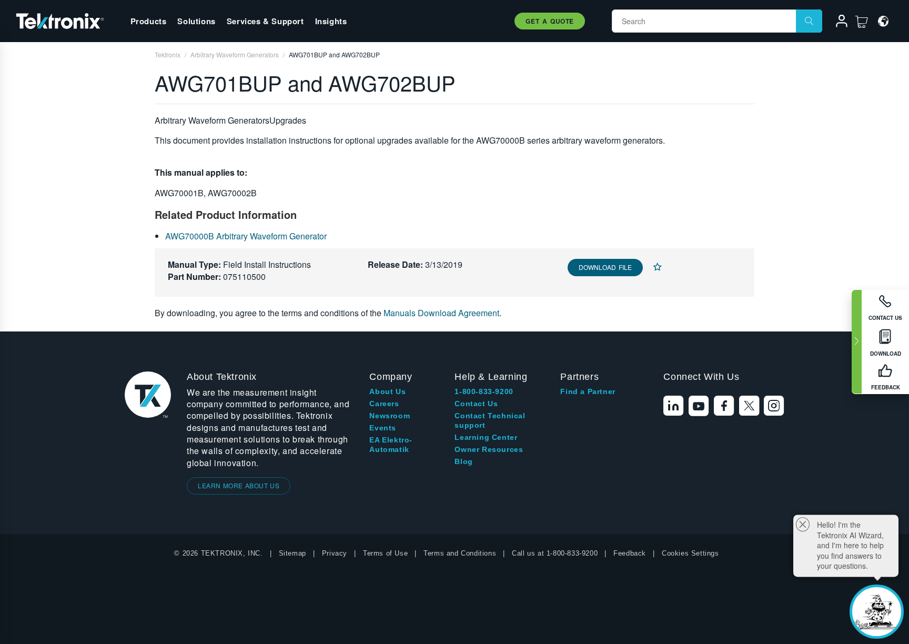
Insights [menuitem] (331, 21)
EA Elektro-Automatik (390, 445)
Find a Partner (587, 391)
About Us (387, 391)
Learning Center (485, 437)
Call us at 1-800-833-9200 (555, 553)
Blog (463, 461)
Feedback (629, 553)
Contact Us (476, 403)
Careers (384, 403)
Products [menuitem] (148, 21)
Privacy (334, 553)
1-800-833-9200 (483, 391)
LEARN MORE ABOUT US (238, 485)
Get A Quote (550, 21)
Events (382, 428)
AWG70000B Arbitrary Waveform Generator (246, 236)
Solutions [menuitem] (196, 21)
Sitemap (292, 553)
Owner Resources (488, 449)
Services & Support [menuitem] (265, 21)
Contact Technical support (489, 420)
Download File (605, 267)
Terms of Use (385, 553)
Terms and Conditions (459, 553)
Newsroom (389, 415)
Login (836, 22)
